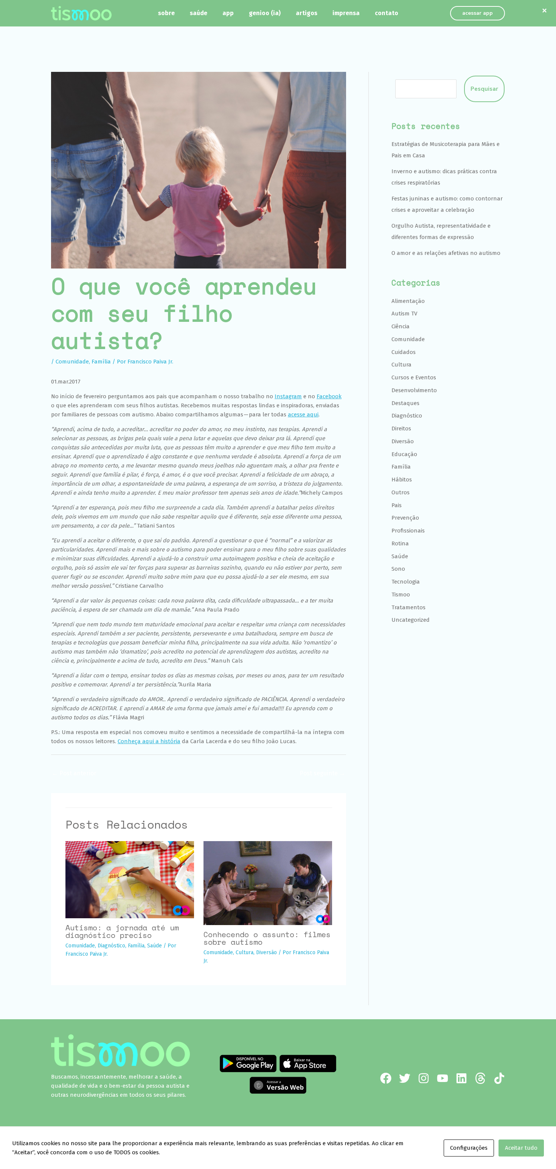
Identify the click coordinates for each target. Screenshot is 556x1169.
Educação (404, 454)
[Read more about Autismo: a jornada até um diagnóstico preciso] (129, 879)
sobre (166, 13)
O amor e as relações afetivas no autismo (445, 253)
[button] (477, 13)
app (228, 13)
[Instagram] (423, 1078)
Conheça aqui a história (149, 741)
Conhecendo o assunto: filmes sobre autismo (267, 938)
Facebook (329, 396)
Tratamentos (408, 607)
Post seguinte (322, 773)
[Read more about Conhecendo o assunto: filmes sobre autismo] (267, 882)
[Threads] (480, 1078)
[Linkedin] (461, 1078)
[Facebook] (385, 1078)
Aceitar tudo (521, 1147)
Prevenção (405, 517)
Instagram (288, 396)
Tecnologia (405, 581)
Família (101, 361)
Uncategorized (410, 619)
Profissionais (408, 530)
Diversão (266, 952)
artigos (306, 13)
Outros (400, 492)
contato (386, 13)
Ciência (400, 326)
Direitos (401, 428)
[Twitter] (404, 1078)
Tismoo (400, 594)
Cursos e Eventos (413, 377)
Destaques (405, 403)
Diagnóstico (111, 945)
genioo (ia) (265, 13)
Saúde (154, 945)
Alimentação (408, 301)
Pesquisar (484, 89)
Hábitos (401, 479)
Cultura (244, 952)
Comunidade (72, 361)
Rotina (400, 543)
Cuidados (403, 352)
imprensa (346, 13)
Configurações (469, 1147)
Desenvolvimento (414, 390)
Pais (396, 505)
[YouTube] (442, 1078)
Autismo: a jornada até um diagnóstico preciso (122, 931)
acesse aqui (303, 414)
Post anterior (74, 773)
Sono (398, 568)
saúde (198, 13)
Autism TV (404, 313)
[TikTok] (499, 1078)
